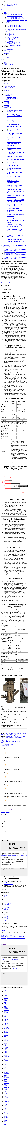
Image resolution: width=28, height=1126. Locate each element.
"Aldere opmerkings (5, 812)
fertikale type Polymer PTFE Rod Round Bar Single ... (15, 200)
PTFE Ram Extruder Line (7, 744)
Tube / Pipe (6, 99)
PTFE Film (6, 106)
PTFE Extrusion (7, 903)
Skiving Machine (11, 38)
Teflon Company (5, 938)
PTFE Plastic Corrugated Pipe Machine (14, 134)
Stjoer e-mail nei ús (5, 282)
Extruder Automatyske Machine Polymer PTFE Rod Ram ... (14, 143)
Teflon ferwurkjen (5, 745)
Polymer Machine (5, 740)
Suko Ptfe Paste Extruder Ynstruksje (15, 43)
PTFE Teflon (12, 936)
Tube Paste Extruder (11, 39)
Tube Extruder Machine (9, 86)
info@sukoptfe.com (8, 5)
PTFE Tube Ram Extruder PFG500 (15, 26)
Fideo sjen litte (7, 51)
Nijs (8, 55)
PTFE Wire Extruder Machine (14, 45)
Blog (8, 57)
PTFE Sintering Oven (13, 165)
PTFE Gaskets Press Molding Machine (13, 181)
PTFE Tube (6, 904)
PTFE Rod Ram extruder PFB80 (14, 16)
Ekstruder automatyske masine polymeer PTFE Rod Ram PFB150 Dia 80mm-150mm (13, 737)
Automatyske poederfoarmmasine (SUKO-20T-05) (15, 220)
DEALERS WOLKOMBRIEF (11, 4)
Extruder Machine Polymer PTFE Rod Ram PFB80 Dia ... (15, 241)
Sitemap (10, 935)
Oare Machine (7, 95)
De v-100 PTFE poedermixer (15, 159)
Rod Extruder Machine (9, 64)
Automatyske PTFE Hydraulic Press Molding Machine (14, 210)
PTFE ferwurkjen (5, 742)
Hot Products (4, 935)
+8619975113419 (8, 882)
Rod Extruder (7, 13)
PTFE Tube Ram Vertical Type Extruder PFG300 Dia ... (15, 230)
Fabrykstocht (10, 49)
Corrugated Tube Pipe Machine (14, 42)
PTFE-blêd (6, 105)
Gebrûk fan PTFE (20, 936)
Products (6, 898)
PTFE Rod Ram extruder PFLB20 (15, 14)
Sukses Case (6, 53)
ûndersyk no (3, 930)
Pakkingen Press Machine (13, 37)
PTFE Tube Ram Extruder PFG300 (15, 25)
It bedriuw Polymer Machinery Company (10, 741)
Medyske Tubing (8, 107)
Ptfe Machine (7, 32)
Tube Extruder (7, 22)
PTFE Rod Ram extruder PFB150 (15, 17)
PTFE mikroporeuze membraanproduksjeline (12, 97)
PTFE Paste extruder (11, 28)
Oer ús (8, 47)
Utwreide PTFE (4, 936)
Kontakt (5, 50)
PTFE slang (6, 102)
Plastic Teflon (21, 938)
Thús (5, 12)
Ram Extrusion (10, 36)
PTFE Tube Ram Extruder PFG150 (15, 24)
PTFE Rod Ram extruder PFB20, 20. (15, 18)
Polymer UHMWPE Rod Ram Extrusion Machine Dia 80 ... (15, 191)
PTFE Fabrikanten (13, 938)
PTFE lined (6, 101)
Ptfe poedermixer (11, 33)
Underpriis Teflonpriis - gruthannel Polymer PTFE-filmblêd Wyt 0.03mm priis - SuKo (13, 734)
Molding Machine (11, 34)
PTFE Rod (6, 103)
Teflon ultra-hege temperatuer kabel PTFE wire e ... (14, 115)
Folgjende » (11, 809)
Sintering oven (10, 41)
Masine (5, 63)
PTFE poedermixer (8, 94)
